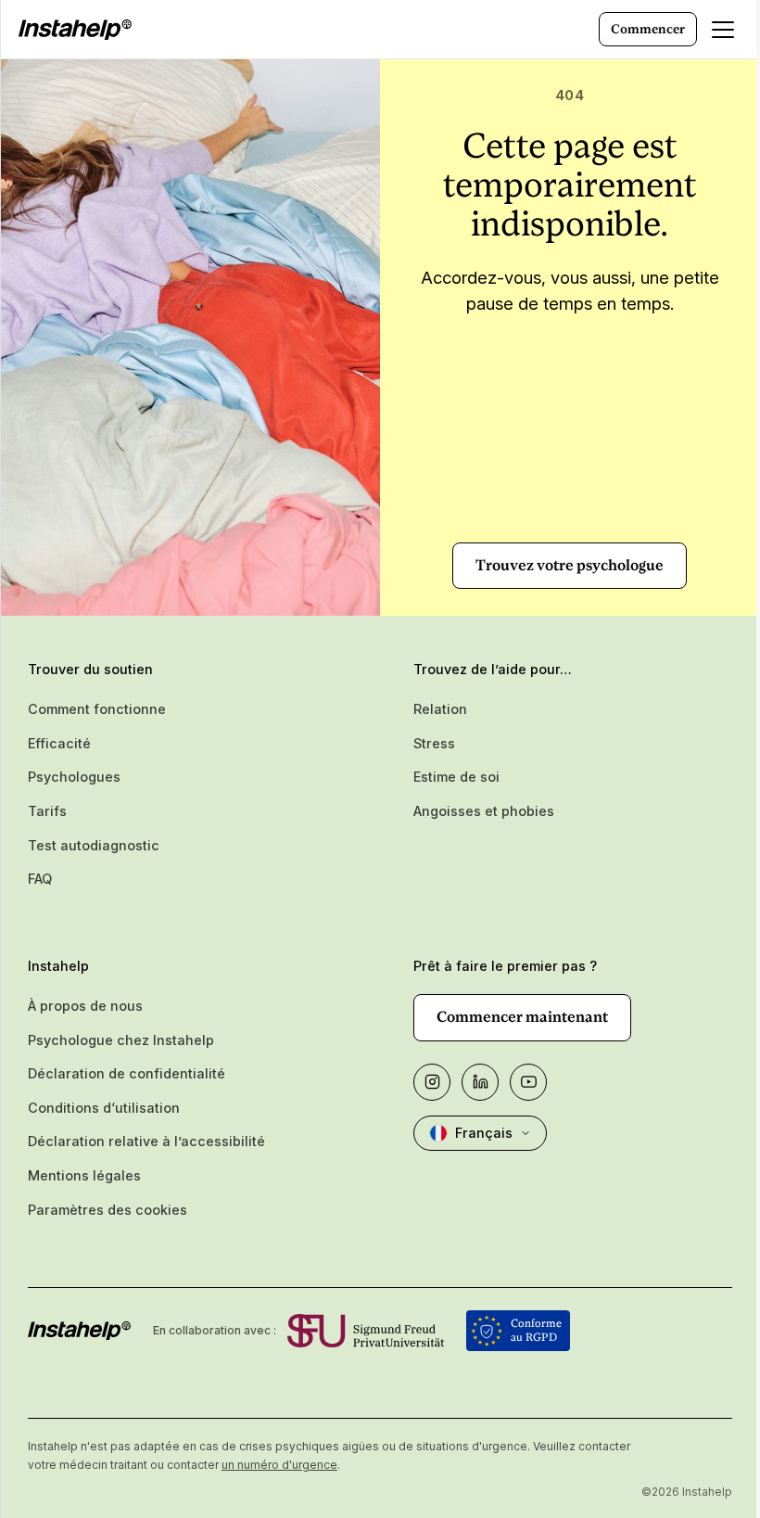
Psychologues (74, 777)
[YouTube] (528, 1082)
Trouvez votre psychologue (569, 565)
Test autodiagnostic (93, 845)
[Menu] (722, 29)
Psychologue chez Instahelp (121, 1040)
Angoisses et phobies (483, 811)
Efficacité (59, 743)
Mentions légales (84, 1175)
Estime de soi (456, 777)
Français (484, 1133)
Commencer (648, 28)
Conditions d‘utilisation (104, 1108)
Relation (440, 709)
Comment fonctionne (97, 709)
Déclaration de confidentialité (126, 1073)
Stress (434, 743)
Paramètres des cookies (107, 1210)
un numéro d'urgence (279, 1465)
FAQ (40, 879)
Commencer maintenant (522, 1017)
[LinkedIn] (480, 1082)
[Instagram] (431, 1082)
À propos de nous (85, 1006)
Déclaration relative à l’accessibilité (146, 1141)
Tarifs (47, 811)
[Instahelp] (75, 29)
